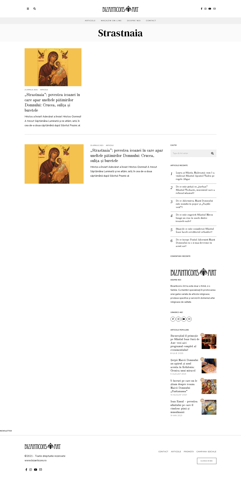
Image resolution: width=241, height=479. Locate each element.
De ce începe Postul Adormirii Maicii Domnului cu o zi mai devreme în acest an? (195, 243)
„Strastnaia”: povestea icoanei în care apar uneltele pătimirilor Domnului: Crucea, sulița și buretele (126, 156)
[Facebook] (201, 9)
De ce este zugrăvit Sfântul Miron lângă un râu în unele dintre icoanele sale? (194, 218)
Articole (90, 21)
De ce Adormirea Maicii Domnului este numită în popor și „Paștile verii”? (194, 204)
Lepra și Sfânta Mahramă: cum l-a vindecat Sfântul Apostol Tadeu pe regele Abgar (195, 176)
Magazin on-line (111, 21)
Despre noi (134, 21)
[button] (212, 153)
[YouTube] (210, 9)
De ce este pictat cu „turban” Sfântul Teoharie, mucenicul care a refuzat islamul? (195, 190)
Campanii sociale (206, 451)
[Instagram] (205, 9)
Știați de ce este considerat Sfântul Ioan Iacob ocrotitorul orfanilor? (195, 231)
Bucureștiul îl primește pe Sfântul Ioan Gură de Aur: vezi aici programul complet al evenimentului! (185, 343)
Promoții (189, 451)
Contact (151, 21)
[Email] (214, 9)
